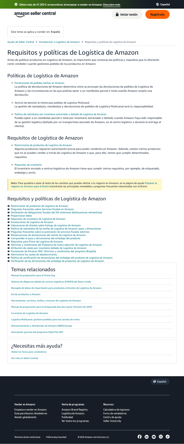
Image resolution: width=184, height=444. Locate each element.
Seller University (112, 420)
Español (161, 381)
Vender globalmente (25, 417)
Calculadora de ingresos (116, 409)
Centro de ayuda (112, 417)
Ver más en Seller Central (24, 358)
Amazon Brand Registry (75, 409)
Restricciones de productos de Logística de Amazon (43, 145)
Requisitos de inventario (28, 164)
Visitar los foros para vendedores (29, 351)
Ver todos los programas (75, 420)
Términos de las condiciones (27, 437)
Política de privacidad (56, 437)
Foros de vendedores (115, 413)
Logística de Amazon (73, 413)
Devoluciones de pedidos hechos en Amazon (39, 82)
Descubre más (111, 4)
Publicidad (67, 417)
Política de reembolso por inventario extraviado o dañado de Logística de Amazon (60, 114)
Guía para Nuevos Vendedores (30, 413)
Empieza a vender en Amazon (30, 409)
